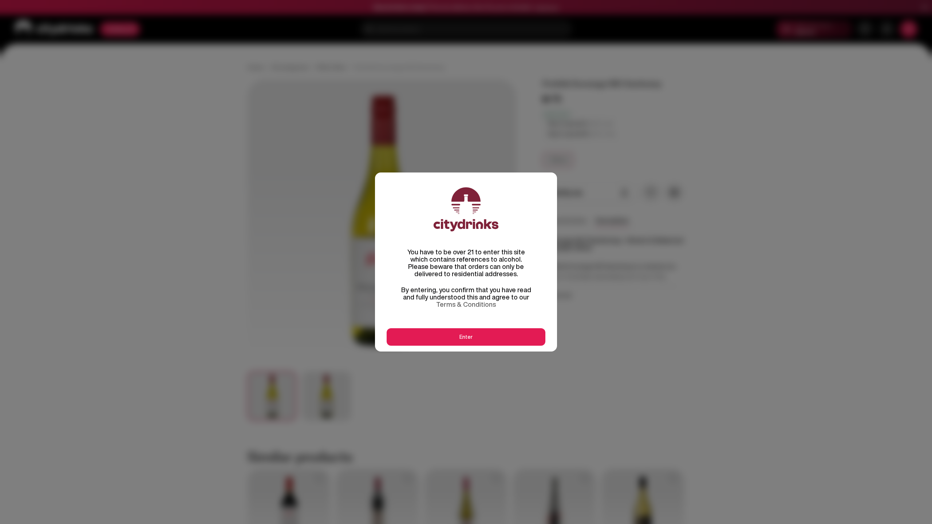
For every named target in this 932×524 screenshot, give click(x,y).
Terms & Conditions (466, 304)
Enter (466, 337)
